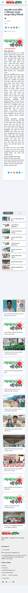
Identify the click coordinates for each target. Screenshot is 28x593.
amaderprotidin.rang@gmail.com (11, 552)
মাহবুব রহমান (3, 565)
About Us (4, 575)
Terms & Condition (13, 575)
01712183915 (6, 550)
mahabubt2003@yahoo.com (8, 570)
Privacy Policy (5, 578)
